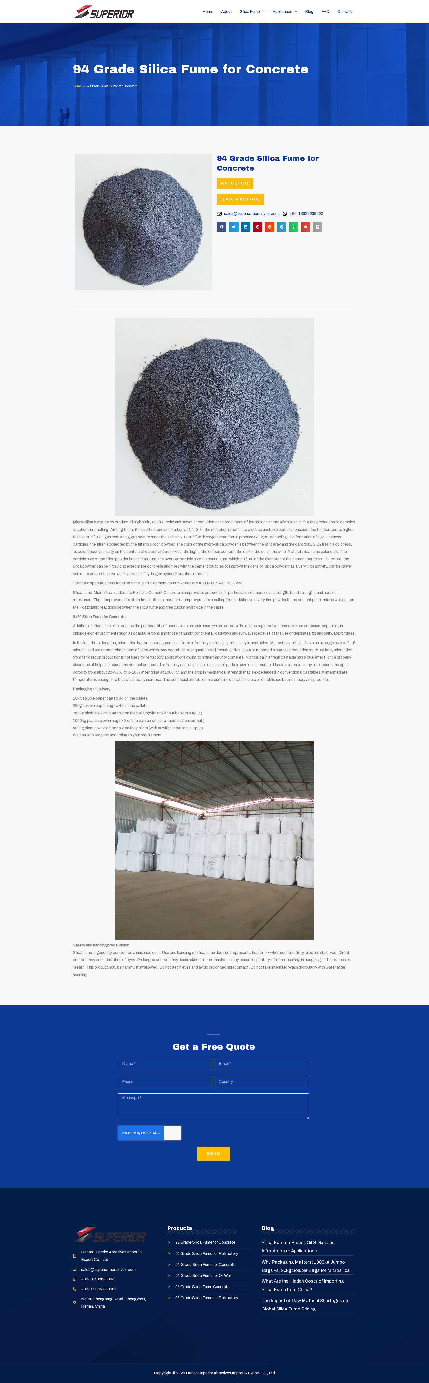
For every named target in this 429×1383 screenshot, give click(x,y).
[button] (221, 227)
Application (282, 11)
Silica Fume (250, 11)
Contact (344, 11)
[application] (262, 11)
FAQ (325, 11)
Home (207, 11)
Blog (309, 11)
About (226, 11)
